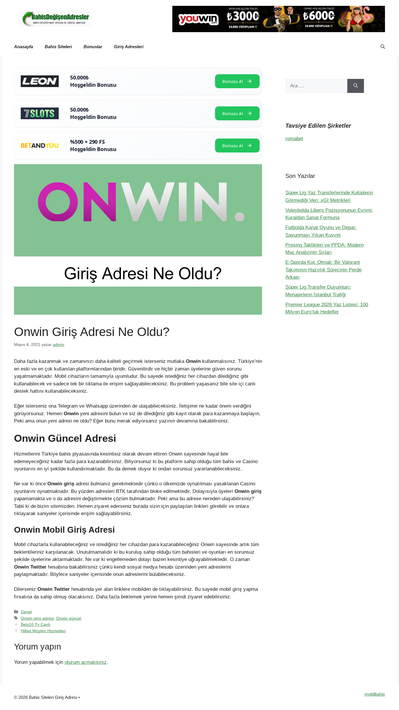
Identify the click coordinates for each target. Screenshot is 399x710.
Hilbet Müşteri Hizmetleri (43, 630)
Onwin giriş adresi (37, 618)
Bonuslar (93, 46)
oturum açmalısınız (86, 662)
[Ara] (355, 86)
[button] (383, 47)
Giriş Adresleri (128, 46)
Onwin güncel (68, 618)
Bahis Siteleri (58, 46)
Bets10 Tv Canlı (35, 624)
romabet (294, 138)
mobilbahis (375, 694)
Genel (26, 611)
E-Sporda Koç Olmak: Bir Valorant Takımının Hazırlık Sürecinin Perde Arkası (323, 269)
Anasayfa (23, 46)
